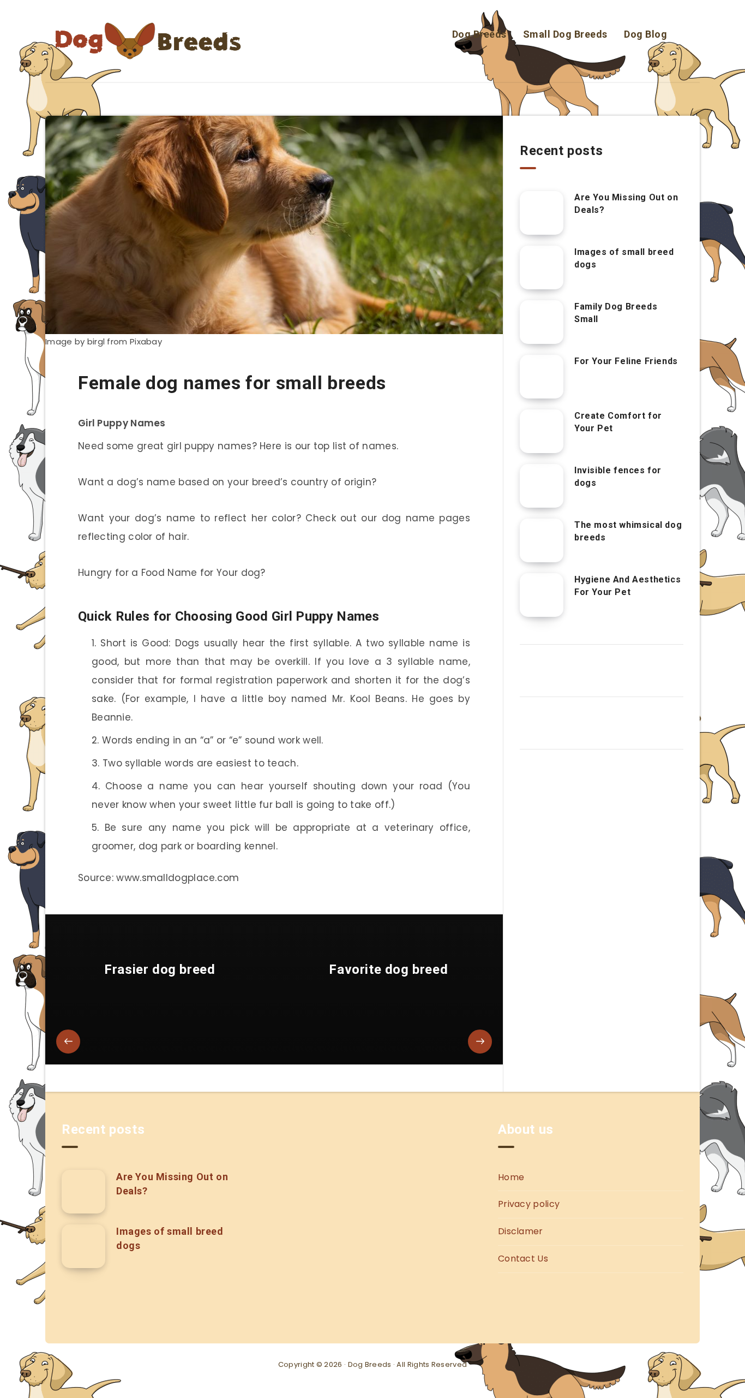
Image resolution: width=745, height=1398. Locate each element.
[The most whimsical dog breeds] (541, 540)
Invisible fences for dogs (618, 476)
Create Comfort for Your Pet (618, 422)
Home (511, 1177)
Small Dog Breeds (565, 34)
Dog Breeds (479, 34)
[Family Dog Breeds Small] (541, 322)
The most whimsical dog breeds (628, 531)
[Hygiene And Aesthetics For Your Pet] (541, 595)
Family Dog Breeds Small (615, 312)
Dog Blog (645, 34)
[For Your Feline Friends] (541, 376)
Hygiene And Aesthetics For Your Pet (627, 585)
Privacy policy (529, 1204)
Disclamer (520, 1231)
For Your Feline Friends (626, 361)
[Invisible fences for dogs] (541, 486)
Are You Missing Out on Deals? (626, 203)
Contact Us (523, 1258)
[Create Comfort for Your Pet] (541, 431)
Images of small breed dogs (624, 258)
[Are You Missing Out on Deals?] (541, 213)
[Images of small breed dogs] (541, 267)
